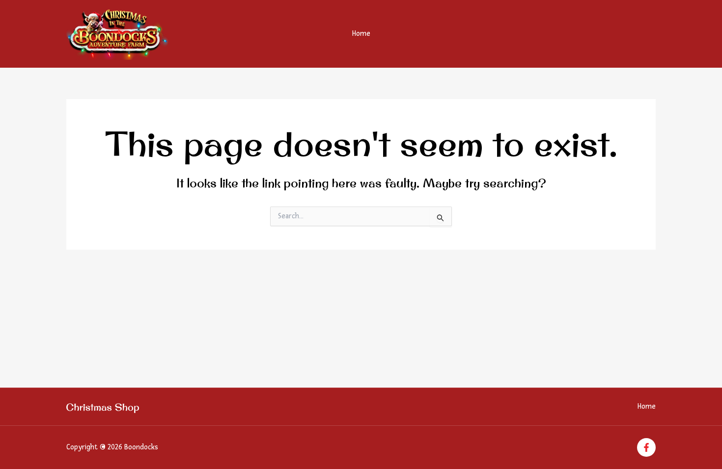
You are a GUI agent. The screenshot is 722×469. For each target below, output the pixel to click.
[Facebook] (646, 447)
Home (361, 33)
